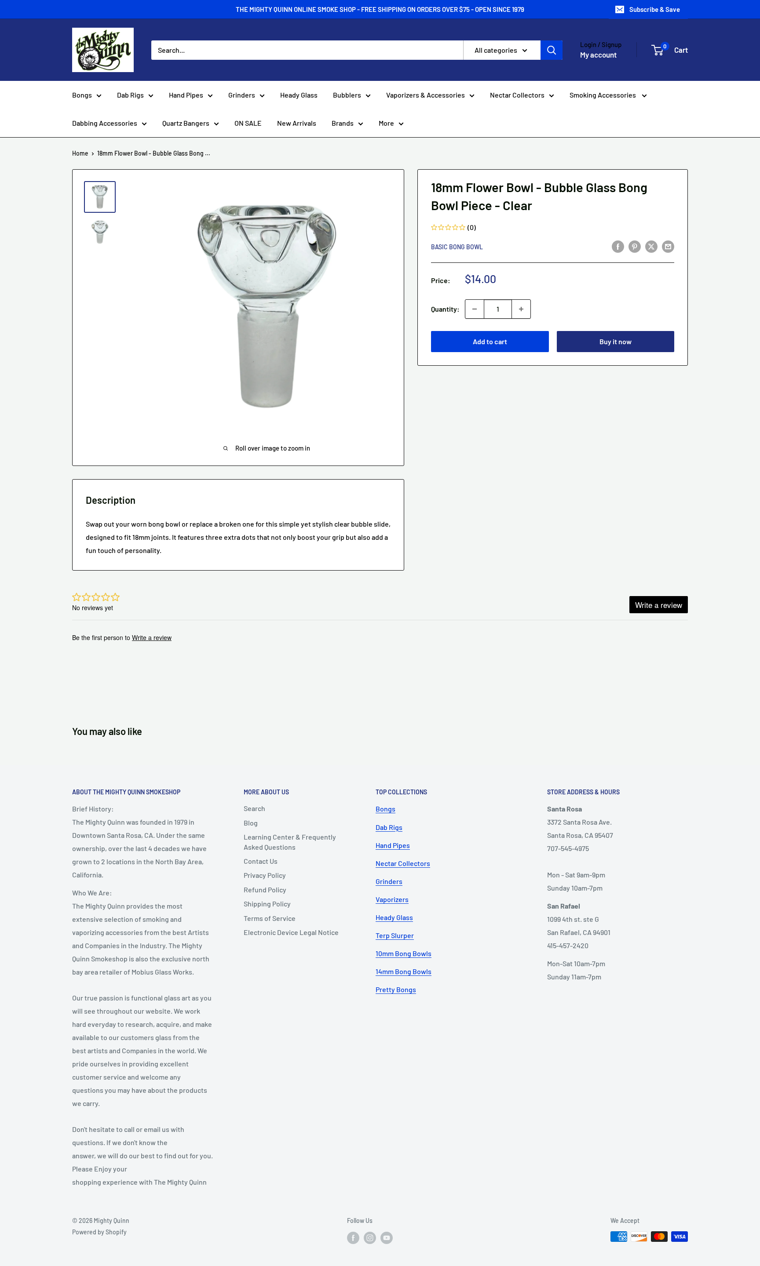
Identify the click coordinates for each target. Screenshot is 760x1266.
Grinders (241, 95)
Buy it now (615, 341)
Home (80, 153)
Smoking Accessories (603, 95)
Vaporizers (392, 899)
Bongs (82, 95)
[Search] (552, 50)
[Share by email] (668, 246)
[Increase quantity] (521, 309)
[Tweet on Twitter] (651, 246)
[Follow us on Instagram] (370, 1237)
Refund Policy (265, 889)
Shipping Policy (267, 903)
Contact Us (261, 861)
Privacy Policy (265, 875)
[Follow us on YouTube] (386, 1237)
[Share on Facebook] (618, 246)
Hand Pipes (186, 95)
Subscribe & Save (654, 9)
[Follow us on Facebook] (353, 1237)
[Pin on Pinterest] (634, 246)
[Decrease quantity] (474, 309)
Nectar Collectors (517, 95)
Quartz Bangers (185, 123)
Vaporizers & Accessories (425, 95)
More (386, 123)
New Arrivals (296, 123)
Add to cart (490, 341)
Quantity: (445, 309)
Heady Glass (299, 95)
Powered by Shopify (99, 1232)
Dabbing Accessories (104, 123)
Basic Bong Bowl (457, 247)
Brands (343, 123)
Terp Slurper (395, 935)
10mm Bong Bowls (403, 953)
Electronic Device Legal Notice (291, 932)
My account (598, 54)
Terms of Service (270, 918)
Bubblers (347, 95)
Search (254, 808)
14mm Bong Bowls (403, 971)
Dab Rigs (130, 95)
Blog (251, 823)
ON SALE (248, 123)
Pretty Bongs (396, 989)
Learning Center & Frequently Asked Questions (290, 842)
